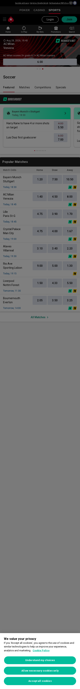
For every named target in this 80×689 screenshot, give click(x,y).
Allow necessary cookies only (40, 670)
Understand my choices (40, 660)
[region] (40, 661)
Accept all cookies (39, 680)
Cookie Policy (41, 650)
